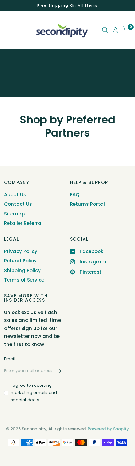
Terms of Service (24, 280)
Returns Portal (87, 204)
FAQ (74, 194)
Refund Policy (20, 260)
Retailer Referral (23, 223)
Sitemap (14, 213)
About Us (15, 194)
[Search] (105, 30)
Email (9, 359)
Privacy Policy (20, 251)
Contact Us (18, 204)
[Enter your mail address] (59, 371)
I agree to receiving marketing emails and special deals (34, 392)
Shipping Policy (22, 270)
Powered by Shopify (108, 429)
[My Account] (115, 30)
